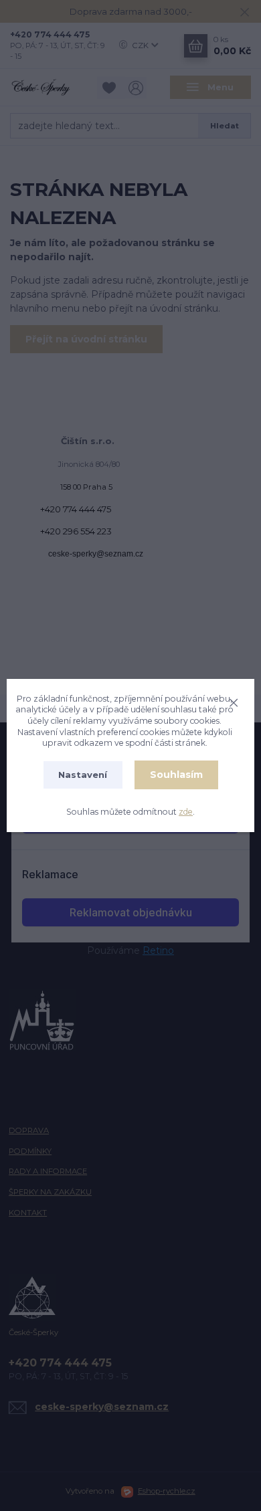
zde (186, 812)
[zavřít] (234, 701)
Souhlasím (176, 775)
